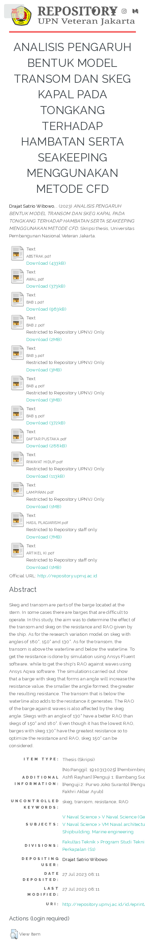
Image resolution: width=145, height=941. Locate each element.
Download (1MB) (44, 506)
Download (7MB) (44, 537)
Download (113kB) (45, 476)
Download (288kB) (46, 445)
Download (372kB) (45, 422)
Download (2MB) (44, 339)
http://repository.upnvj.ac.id (67, 575)
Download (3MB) (44, 369)
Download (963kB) (46, 309)
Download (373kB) (45, 286)
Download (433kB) (46, 263)
